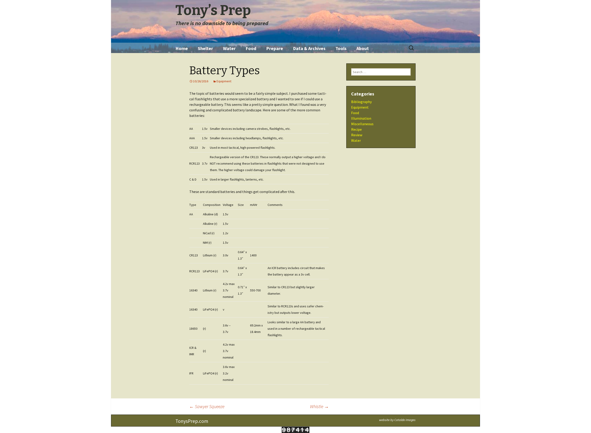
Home (181, 48)
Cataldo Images (405, 420)
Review (356, 135)
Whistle (319, 406)
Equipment (224, 81)
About (362, 48)
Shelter (205, 48)
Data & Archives (309, 48)
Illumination (361, 118)
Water (229, 48)
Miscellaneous (362, 124)
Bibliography (361, 101)
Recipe (356, 129)
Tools (341, 48)
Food (251, 48)
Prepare (274, 48)
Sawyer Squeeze (206, 406)
